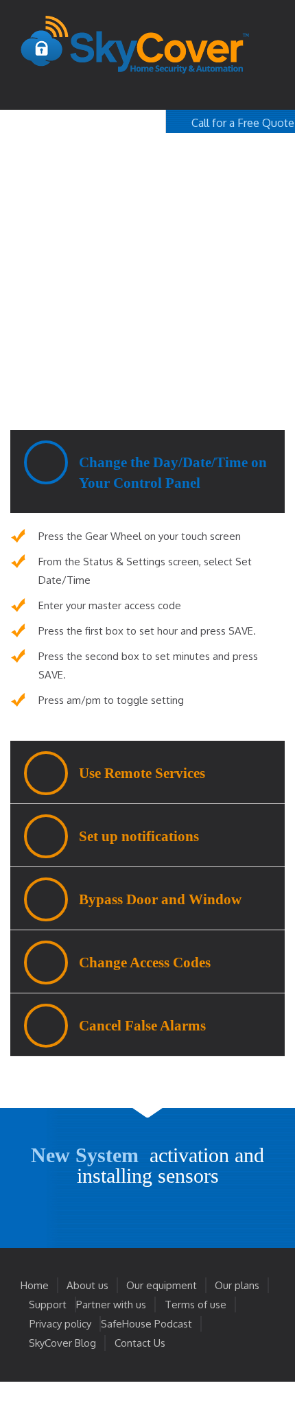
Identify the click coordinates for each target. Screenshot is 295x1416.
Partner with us (111, 1304)
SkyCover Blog (62, 1342)
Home (35, 1285)
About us (87, 1285)
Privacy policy (60, 1323)
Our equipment (161, 1285)
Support (48, 1304)
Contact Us (140, 1342)
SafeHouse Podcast (146, 1323)
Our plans (237, 1285)
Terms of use (195, 1304)
